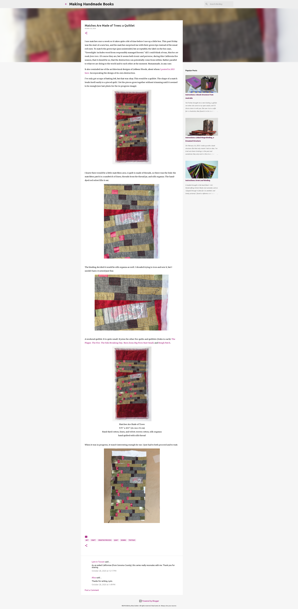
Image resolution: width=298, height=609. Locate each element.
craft (93, 540)
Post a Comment (92, 590)
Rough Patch (164, 343)
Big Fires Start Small (144, 343)
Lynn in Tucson (98, 562)
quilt (116, 540)
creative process (104, 540)
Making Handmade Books (91, 4)
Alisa (94, 578)
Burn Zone (128, 343)
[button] (86, 33)
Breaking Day (116, 343)
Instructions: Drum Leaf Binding (197, 180)
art (87, 540)
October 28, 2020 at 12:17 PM (104, 571)
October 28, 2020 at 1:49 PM (103, 585)
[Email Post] (86, 537)
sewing (123, 540)
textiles (132, 540)
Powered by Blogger (150, 601)
